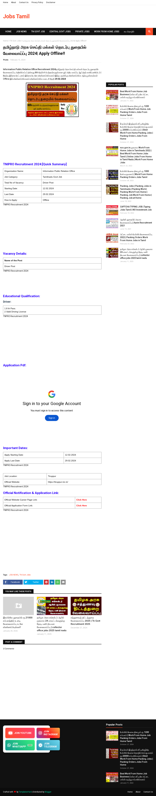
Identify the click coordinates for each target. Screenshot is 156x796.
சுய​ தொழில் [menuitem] (129, 31)
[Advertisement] (52, 139)
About (13, 2)
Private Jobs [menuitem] (82, 31)
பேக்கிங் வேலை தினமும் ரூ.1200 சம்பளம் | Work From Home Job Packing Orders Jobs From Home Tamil (135, 110)
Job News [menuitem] (21, 31)
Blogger (48, 792)
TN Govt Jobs (15, 41)
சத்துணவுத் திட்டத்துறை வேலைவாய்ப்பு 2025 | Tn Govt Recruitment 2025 (85, 620)
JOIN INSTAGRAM (51, 733)
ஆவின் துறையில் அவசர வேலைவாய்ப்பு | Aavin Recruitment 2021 (136, 222)
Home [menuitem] (8, 31)
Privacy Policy (37, 2)
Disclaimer (50, 2)
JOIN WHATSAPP (22, 745)
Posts (5, 60)
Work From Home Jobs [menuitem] (106, 31)
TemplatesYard (25, 792)
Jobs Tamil (16, 16)
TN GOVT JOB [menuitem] (38, 31)
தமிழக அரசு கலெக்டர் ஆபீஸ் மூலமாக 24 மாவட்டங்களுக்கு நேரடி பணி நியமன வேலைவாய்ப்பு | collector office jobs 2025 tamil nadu (51, 624)
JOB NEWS (13, 575)
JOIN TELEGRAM (50, 745)
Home (5, 2)
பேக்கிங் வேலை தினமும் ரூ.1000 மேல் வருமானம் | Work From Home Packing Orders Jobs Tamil (136, 174)
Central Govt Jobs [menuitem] (60, 31)
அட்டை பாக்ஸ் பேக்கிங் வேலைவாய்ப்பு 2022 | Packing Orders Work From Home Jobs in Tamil (136, 237)
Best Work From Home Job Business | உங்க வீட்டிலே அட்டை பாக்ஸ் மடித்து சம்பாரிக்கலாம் (134, 94)
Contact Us (23, 2)
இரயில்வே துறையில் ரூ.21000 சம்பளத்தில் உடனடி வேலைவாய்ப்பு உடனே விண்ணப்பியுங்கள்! (17, 622)
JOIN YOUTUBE (23, 733)
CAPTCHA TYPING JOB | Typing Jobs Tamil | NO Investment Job (136, 208)
